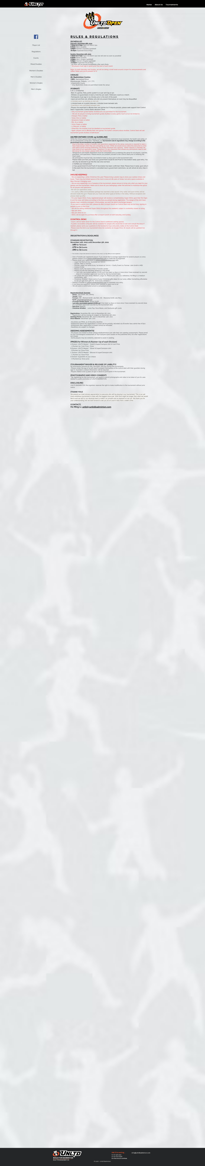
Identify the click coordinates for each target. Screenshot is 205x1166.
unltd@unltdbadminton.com (97, 258)
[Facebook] (36, 37)
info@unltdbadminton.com (141, 1153)
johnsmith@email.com (84, 299)
